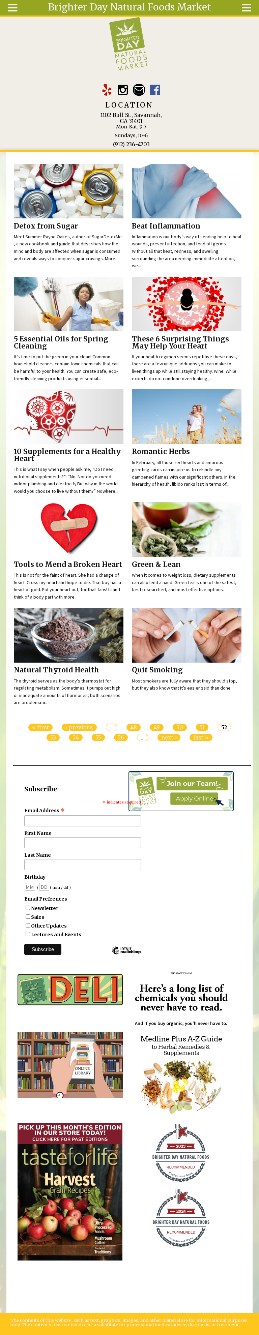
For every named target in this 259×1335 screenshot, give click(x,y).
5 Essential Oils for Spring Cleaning (61, 343)
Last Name (37, 855)
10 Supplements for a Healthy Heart (67, 455)
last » (201, 737)
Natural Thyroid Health (56, 670)
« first (40, 727)
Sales (37, 917)
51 (202, 727)
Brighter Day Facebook (155, 90)
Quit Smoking (157, 670)
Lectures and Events (56, 935)
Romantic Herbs (161, 451)
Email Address (44, 810)
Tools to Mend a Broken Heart (68, 564)
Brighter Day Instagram (123, 90)
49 (156, 727)
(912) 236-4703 (131, 144)
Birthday (35, 877)
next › (169, 737)
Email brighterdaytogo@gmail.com (139, 90)
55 (98, 737)
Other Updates (49, 926)
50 (179, 727)
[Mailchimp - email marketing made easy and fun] (126, 954)
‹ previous (79, 727)
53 (53, 737)
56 (121, 737)
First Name (38, 833)
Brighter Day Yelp (107, 90)
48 (133, 727)
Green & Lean (156, 564)
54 (76, 737)
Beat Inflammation (166, 226)
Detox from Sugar (46, 226)
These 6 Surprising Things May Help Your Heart (180, 343)
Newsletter (44, 908)
